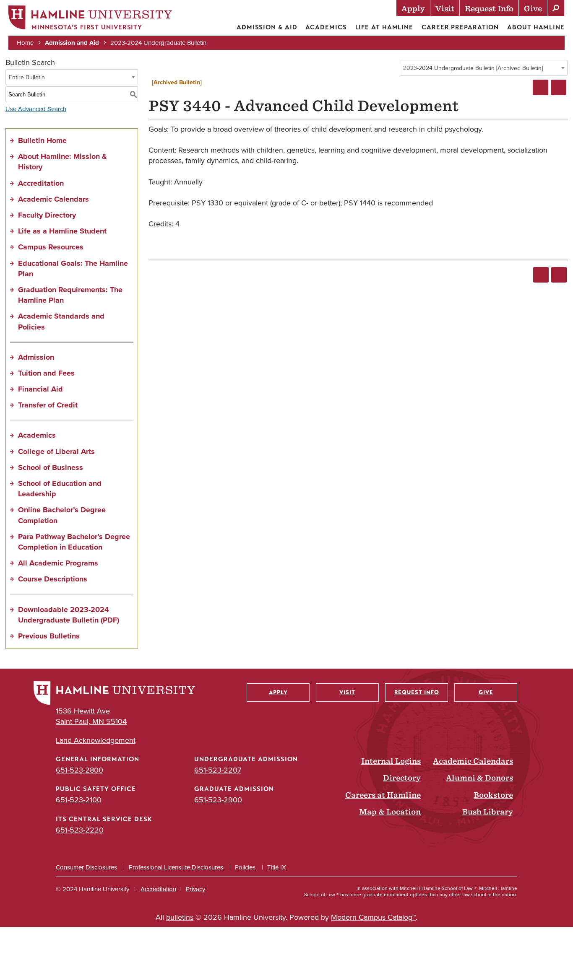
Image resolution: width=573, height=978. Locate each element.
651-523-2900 (218, 799)
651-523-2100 (79, 799)
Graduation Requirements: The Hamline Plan (70, 295)
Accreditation (41, 183)
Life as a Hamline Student (62, 231)
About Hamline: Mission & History (62, 161)
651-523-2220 (80, 830)
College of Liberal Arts (56, 451)
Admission (36, 357)
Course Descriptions (52, 578)
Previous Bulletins (49, 635)
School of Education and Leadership (60, 488)
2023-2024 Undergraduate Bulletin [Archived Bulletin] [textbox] (473, 68)
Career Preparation (460, 27)
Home (25, 42)
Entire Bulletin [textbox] (27, 77)
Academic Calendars (53, 199)
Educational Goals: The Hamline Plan (73, 268)
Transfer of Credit (48, 405)
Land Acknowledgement (95, 740)
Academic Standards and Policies (61, 321)
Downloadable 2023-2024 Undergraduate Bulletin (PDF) (68, 614)
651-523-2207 (217, 770)
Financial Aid (40, 389)
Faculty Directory (47, 215)
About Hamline (536, 27)
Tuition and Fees (46, 373)
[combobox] (484, 68)
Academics (325, 27)
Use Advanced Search (35, 109)
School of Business (50, 467)
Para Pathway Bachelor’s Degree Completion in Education (74, 542)
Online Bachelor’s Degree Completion (62, 515)
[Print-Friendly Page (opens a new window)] (540, 87)
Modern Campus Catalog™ (373, 917)
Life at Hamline (384, 27)
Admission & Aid (267, 27)
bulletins (179, 917)
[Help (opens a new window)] (558, 87)
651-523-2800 (79, 770)
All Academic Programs (58, 563)
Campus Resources (50, 246)
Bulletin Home (42, 140)
